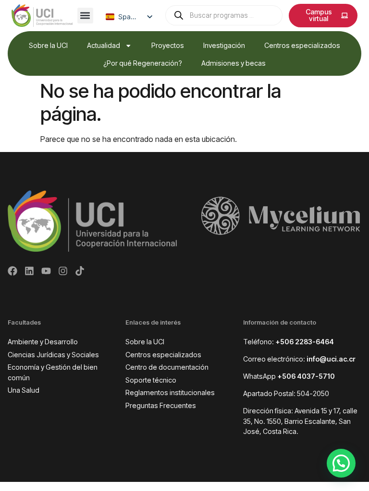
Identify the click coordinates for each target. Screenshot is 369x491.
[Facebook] (12, 271)
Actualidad (103, 45)
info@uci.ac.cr (331, 359)
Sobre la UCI (48, 45)
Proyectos (167, 45)
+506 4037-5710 (306, 376)
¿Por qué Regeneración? (142, 63)
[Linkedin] (29, 271)
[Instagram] (63, 271)
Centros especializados (302, 45)
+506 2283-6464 (304, 342)
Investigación (224, 45)
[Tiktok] (80, 271)
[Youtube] (46, 271)
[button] (85, 15)
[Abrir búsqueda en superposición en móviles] (224, 15)
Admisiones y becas (233, 63)
